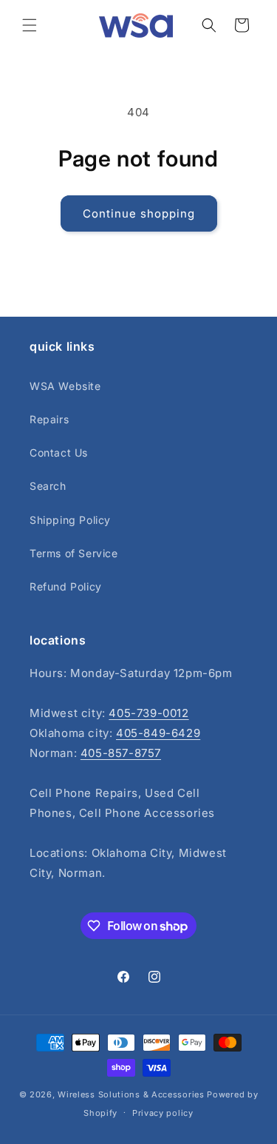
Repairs (49, 419)
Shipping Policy (70, 520)
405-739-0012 (148, 713)
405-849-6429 (158, 733)
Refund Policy (66, 586)
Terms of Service (74, 553)
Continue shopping (139, 213)
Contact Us (59, 452)
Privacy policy (163, 1113)
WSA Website (65, 386)
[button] (29, 25)
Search (48, 486)
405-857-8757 (121, 753)
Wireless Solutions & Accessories (131, 1094)
